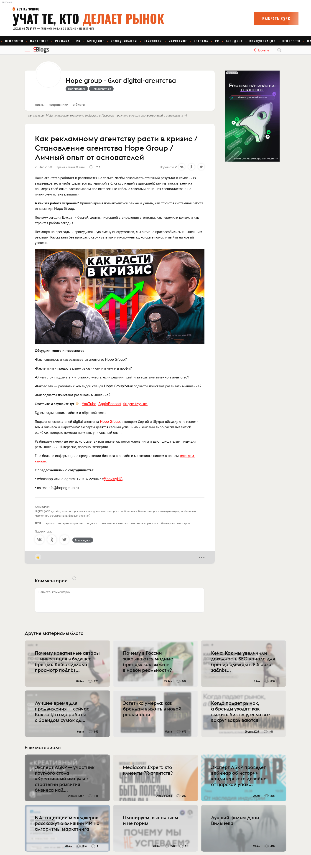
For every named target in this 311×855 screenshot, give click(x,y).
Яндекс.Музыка (135, 403)
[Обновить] (74, 578)
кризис (50, 523)
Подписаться (77, 88)
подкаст (92, 523)
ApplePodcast (109, 403)
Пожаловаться (101, 88)
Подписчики (58, 104)
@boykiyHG (112, 478)
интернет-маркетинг (71, 523)
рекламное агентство (114, 523)
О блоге (79, 104)
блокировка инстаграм (175, 523)
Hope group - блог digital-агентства (121, 80)
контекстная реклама (144, 523)
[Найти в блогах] (279, 50)
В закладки (83, 540)
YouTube (89, 403)
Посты (39, 104)
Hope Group (110, 421)
